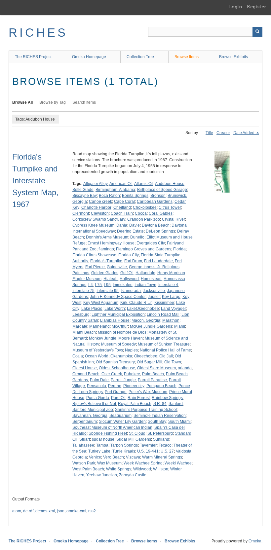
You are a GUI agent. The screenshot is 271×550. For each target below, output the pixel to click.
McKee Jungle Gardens (151, 326)
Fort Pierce (95, 267)
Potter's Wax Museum (148, 391)
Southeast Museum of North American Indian (112, 427)
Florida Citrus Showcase (94, 255)
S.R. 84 (160, 403)
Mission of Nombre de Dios (122, 332)
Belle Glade (83, 189)
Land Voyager (173, 308)
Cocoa (141, 213)
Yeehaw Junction (101, 475)
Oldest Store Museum (156, 368)
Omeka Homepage (89, 57)
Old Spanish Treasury (115, 362)
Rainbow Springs (167, 397)
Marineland (99, 326)
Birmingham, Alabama (115, 189)
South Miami (179, 421)
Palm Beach (153, 374)
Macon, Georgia (146, 320)
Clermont (80, 213)
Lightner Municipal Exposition (118, 314)
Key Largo (171, 296)
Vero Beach (113, 457)
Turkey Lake (99, 451)
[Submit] (257, 32)
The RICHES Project (33, 57)
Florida (179, 249)
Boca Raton (109, 195)
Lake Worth (114, 308)
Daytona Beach (156, 225)
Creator (223, 132)
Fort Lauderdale (158, 261)
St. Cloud (137, 433)
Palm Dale (99, 380)
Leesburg (81, 314)
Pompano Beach (161, 386)
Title (209, 132)
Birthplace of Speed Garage (162, 189)
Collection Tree (140, 57)
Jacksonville (154, 290)
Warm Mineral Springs (162, 457)
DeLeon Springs (160, 231)
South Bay (157, 421)
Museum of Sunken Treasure (164, 344)
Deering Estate (130, 231)
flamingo (106, 249)
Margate (79, 326)
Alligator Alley (95, 183)
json (60, 511)
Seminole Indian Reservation (160, 415)
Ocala (77, 356)
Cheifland (122, 207)
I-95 (107, 284)
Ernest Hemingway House (111, 243)
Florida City (128, 255)
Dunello (137, 237)
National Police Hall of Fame (165, 350)
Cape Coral (124, 201)
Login (235, 6)
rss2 (92, 511)
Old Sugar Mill (149, 362)
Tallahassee (83, 445)
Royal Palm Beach (134, 403)
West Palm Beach (88, 469)
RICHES (38, 32)
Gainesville (117, 267)
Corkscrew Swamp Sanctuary (98, 219)
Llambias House (115, 320)
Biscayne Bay (84, 195)
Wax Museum (109, 463)
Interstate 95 (108, 290)
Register (256, 6)
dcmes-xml (45, 511)
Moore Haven (130, 338)
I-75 (98, 284)
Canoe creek (100, 201)
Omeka (255, 541)
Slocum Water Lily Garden (122, 421)
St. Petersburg (160, 433)
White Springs (118, 469)
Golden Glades (104, 273)
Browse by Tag (52, 102)
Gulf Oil (127, 273)
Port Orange (116, 391)
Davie (134, 225)
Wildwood (142, 469)
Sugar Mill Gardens (133, 439)
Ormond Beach (85, 374)
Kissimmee (164, 302)
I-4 (90, 284)
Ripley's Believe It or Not (94, 403)
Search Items (84, 102)
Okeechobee (145, 356)
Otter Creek (111, 374)
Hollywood (129, 278)
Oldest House (84, 368)
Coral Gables (161, 213)
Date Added (244, 132)
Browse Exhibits (233, 57)
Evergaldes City (150, 243)
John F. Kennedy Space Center (118, 296)
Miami (179, 326)
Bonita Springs (135, 195)
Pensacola (96, 386)
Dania (121, 225)
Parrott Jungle (123, 380)
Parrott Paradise (152, 380)
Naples (131, 350)
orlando (185, 368)
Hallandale (145, 273)
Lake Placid (91, 308)
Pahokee (132, 374)
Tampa (102, 445)
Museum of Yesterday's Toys (97, 350)
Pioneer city (133, 386)
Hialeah (110, 278)
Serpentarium (84, 421)
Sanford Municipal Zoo (92, 409)
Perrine (114, 386)
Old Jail (166, 356)
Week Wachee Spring (143, 463)
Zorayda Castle (132, 475)
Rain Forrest (139, 397)
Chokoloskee (145, 207)
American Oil (121, 183)
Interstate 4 (168, 284)
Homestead (151, 278)
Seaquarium (120, 415)
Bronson (158, 195)
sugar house (103, 439)
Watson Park (83, 463)
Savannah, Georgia (89, 415)
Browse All (22, 102)
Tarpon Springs (124, 445)
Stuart (84, 439)
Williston (160, 469)
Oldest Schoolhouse (117, 368)
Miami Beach (84, 332)
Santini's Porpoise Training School (146, 409)
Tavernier (148, 445)
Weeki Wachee (178, 463)
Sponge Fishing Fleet (108, 433)
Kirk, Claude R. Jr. (136, 302)
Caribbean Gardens (155, 201)
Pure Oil (118, 397)
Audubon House (169, 183)
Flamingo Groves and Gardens (143, 249)
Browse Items (186, 57)
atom (16, 511)
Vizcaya (133, 457)
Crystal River (173, 219)
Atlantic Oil (143, 183)
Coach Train (122, 213)
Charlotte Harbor (96, 207)
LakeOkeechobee (143, 308)
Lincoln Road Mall (163, 314)
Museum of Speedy (118, 344)
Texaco (165, 445)
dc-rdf (28, 511)
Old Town (172, 362)
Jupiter (154, 296)
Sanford (176, 403)
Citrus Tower (170, 207)
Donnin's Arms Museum (107, 237)
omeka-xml (76, 511)
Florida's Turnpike (106, 261)
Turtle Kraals (123, 451)
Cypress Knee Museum (93, 225)
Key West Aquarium (100, 302)
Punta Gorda (97, 397)
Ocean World (96, 356)
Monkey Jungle (102, 338)
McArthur (120, 326)
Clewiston (100, 213)
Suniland (161, 439)
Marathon (170, 320)
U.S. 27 (167, 451)
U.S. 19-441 (148, 451)
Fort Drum (133, 261)
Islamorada (131, 290)
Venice (95, 457)
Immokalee (123, 284)
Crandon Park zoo (143, 219)
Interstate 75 (83, 290)
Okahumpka (121, 356)
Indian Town (145, 284)
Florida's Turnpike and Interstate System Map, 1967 (35, 180)
